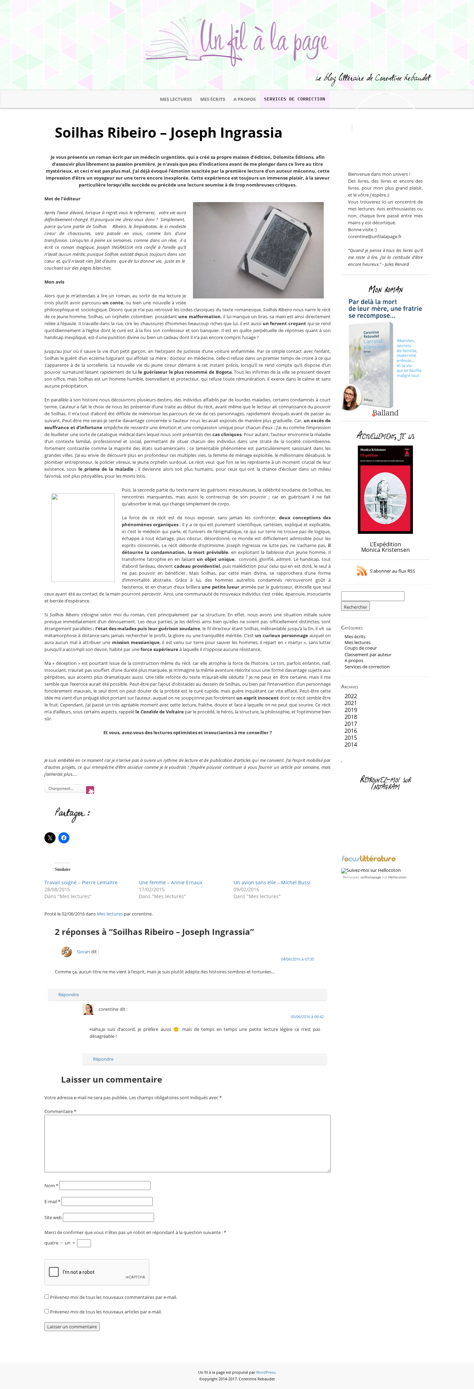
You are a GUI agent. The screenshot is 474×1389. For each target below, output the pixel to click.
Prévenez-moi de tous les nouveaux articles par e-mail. (106, 1312)
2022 (351, 696)
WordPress (265, 1372)
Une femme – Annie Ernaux (170, 882)
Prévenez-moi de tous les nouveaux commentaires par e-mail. (113, 1297)
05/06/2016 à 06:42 (307, 1016)
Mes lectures (176, 99)
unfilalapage (371, 877)
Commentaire (60, 1111)
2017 (351, 724)
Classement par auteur (368, 654)
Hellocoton (397, 877)
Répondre (68, 994)
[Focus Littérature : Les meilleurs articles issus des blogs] (369, 861)
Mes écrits (212, 99)
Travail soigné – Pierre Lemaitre (81, 882)
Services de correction (294, 99)
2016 (351, 731)
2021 (351, 703)
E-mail (52, 1201)
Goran (83, 951)
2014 (351, 744)
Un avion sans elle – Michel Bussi (272, 882)
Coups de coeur (361, 648)
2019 (351, 710)
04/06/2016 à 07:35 (297, 959)
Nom (51, 1185)
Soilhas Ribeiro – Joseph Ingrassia (168, 132)
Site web (53, 1217)
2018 (351, 717)
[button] (258, 250)
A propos (245, 99)
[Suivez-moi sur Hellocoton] (371, 870)
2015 (351, 737)
